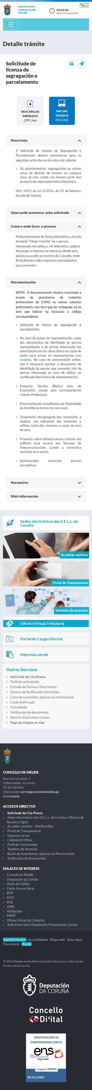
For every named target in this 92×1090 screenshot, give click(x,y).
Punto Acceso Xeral (20, 888)
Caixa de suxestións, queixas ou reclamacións (42, 697)
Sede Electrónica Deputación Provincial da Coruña (42, 925)
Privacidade (11, 944)
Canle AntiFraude (22, 702)
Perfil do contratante (24, 682)
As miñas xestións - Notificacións (30, 826)
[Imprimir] (71, 63)
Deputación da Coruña (22, 879)
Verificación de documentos (29, 712)
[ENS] (46, 1061)
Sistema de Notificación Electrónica (35, 692)
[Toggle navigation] (11, 24)
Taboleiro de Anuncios (22, 849)
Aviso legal (75, 940)
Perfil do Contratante (22, 845)
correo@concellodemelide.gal (39, 792)
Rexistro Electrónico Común (29, 717)
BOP (10, 893)
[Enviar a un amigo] (81, 63)
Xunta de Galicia (18, 884)
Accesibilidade (38, 940)
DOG (10, 897)
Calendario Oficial (19, 840)
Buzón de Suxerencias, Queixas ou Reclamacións (41, 854)
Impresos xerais (18, 835)
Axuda (26, 944)
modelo (25, 360)
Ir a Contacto (11, 796)
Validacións (15, 911)
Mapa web (58, 940)
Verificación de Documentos (26, 858)
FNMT (11, 916)
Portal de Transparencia (24, 831)
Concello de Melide (20, 875)
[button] (84, 5)
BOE (10, 902)
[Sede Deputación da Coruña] (46, 989)
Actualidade (18, 707)
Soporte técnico (14, 940)
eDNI (10, 906)
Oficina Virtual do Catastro (25, 920)
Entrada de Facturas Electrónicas (33, 687)
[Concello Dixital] (46, 1018)
